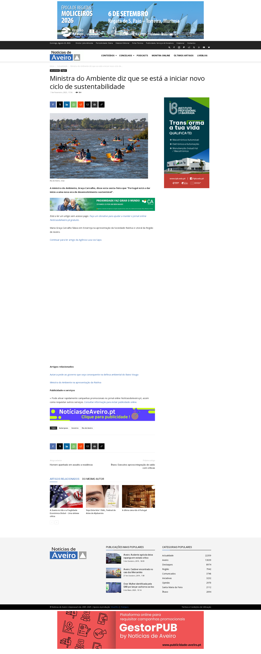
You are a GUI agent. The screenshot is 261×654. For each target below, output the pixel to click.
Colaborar (180, 43)
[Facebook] (174, 47)
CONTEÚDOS (107, 55)
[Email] (88, 104)
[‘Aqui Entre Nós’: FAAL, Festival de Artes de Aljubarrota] (102, 496)
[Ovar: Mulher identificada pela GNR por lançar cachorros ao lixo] (113, 587)
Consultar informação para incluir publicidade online (110, 402)
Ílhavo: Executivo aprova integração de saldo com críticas (133, 466)
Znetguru (125, 607)
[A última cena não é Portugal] (138, 496)
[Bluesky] (209, 47)
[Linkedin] (67, 104)
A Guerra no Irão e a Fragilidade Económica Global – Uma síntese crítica (64, 513)
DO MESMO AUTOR (93, 478)
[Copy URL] (101, 104)
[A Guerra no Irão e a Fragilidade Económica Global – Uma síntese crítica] (66, 496)
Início (52, 66)
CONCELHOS (125, 55)
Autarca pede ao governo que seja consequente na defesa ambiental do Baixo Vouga (94, 374)
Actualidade (62, 66)
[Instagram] (179, 47)
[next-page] (56, 522)
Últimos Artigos (183, 55)
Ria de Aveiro (87, 428)
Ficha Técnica (137, 43)
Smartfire (115, 607)
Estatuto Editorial (122, 43)
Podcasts (142, 55)
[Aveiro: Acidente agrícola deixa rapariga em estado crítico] (113, 558)
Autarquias (63, 428)
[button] (169, 47)
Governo (75, 428)
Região (63, 70)
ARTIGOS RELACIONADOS (64, 478)
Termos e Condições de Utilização (196, 607)
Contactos (191, 43)
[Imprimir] (95, 104)
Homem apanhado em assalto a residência (71, 464)
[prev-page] (52, 522)
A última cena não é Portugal (134, 510)
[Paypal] (184, 47)
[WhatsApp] (199, 47)
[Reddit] (189, 47)
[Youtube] (204, 47)
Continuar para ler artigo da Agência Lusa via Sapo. (76, 239)
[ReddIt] (81, 104)
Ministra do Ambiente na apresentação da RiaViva (75, 382)
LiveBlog (202, 55)
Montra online (161, 55)
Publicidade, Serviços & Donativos (160, 43)
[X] (194, 47)
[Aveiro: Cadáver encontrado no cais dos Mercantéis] (113, 573)
